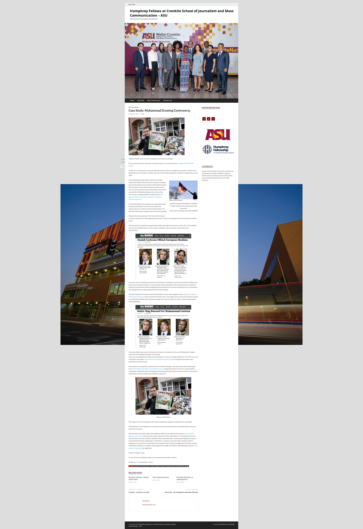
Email (123, 166)
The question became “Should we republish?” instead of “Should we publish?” (146, 197)
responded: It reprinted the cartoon (148, 369)
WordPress (223, 524)
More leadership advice (161, 477)
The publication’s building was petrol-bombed (159, 359)
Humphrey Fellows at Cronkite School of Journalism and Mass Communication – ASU (182, 13)
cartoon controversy (142, 466)
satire (186, 466)
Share (123, 162)
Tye (143, 114)
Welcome (140, 100)
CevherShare (123, 169)
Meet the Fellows (153, 100)
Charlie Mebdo (154, 466)
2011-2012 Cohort (133, 107)
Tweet (123, 159)
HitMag (232, 524)
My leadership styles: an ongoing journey (184, 478)
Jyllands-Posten (170, 466)
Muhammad (180, 466)
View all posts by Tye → (149, 504)
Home (132, 100)
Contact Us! (167, 100)
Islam (162, 466)
